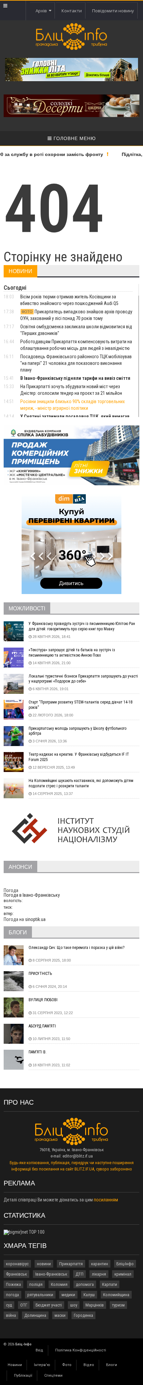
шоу (73, 1305)
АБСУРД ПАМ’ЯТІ (42, 1026)
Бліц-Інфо (125, 1263)
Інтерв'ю (42, 1365)
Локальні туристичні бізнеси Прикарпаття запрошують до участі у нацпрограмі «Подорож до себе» (83, 679)
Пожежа (13, 1284)
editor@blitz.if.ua (78, 1156)
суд (9, 1305)
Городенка (83, 1315)
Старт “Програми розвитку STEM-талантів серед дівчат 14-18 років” (80, 705)
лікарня (99, 1274)
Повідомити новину (113, 11)
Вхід (39, 1350)
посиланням (106, 1199)
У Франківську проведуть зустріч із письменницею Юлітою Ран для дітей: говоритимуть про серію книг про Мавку (82, 626)
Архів (42, 11)
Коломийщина (116, 1294)
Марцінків (94, 1305)
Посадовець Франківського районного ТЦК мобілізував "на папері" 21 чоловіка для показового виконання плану (76, 363)
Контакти (72, 11)
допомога (85, 1284)
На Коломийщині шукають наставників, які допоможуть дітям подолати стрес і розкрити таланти (81, 783)
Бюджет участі (49, 1305)
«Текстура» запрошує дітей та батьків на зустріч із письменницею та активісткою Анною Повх (72, 653)
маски (60, 1315)
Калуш (89, 1294)
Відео (88, 1365)
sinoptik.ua (35, 919)
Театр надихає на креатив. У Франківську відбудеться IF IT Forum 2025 (79, 757)
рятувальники (40, 1294)
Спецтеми (53, 1375)
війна (11, 1315)
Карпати (109, 1284)
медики (68, 1294)
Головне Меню (74, 138)
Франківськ (16, 1274)
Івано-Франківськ (51, 1274)
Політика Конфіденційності (80, 1350)
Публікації (23, 1375)
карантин (99, 1263)
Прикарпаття (71, 1263)
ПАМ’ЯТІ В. (38, 1052)
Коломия (59, 1284)
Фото (67, 1365)
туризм (118, 1305)
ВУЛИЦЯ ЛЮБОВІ (43, 1000)
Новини (15, 1365)
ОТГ (23, 1305)
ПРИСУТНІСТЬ (40, 973)
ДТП (79, 1274)
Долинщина (35, 1315)
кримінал (122, 1274)
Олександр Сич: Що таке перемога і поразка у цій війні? (76, 947)
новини (44, 1263)
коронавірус (17, 1263)
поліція (36, 1284)
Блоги (111, 1365)
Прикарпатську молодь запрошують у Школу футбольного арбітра (77, 731)
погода (12, 1294)
